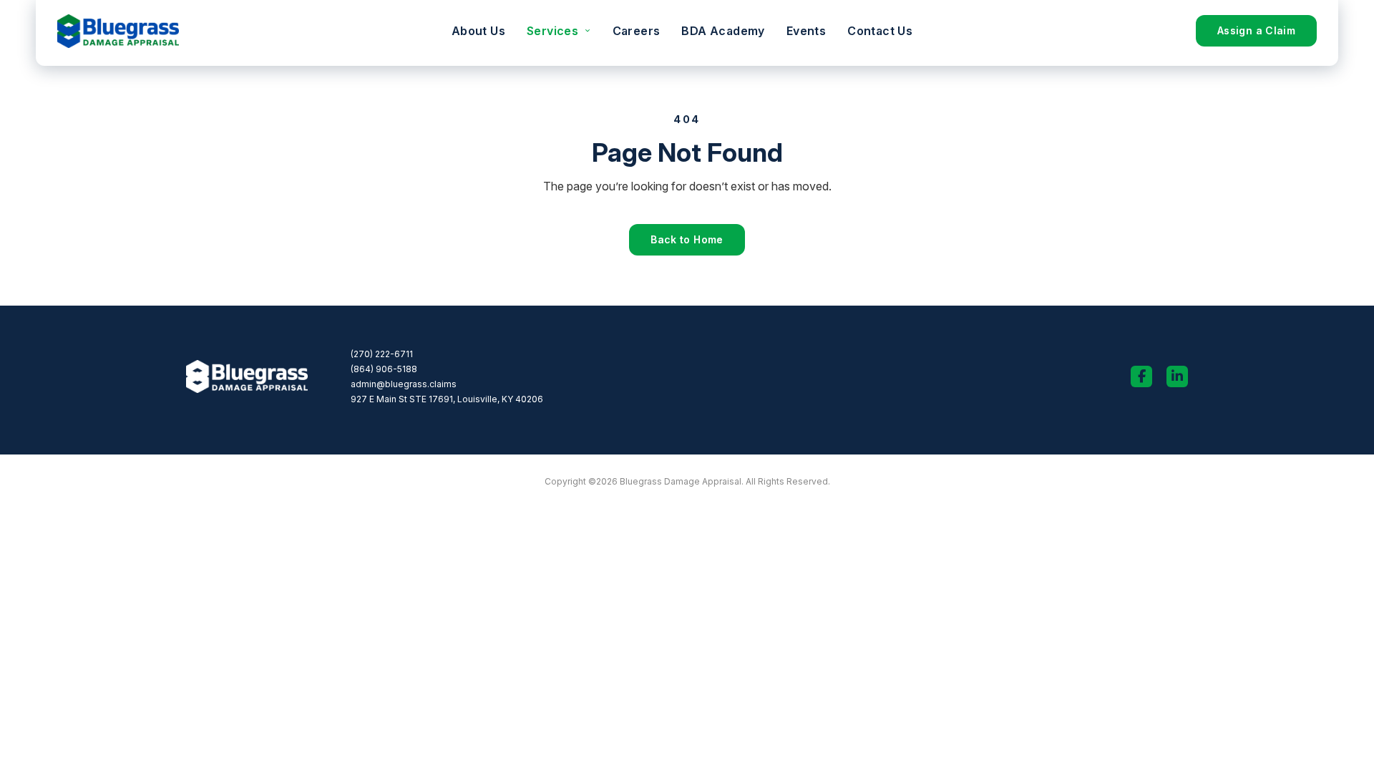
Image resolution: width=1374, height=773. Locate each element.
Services (552, 31)
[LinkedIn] (1177, 376)
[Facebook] (1141, 376)
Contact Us (879, 31)
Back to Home (687, 239)
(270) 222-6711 (382, 354)
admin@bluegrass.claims (404, 384)
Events (806, 31)
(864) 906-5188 (384, 369)
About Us (478, 31)
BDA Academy (722, 31)
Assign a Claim (1256, 30)
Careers (637, 31)
